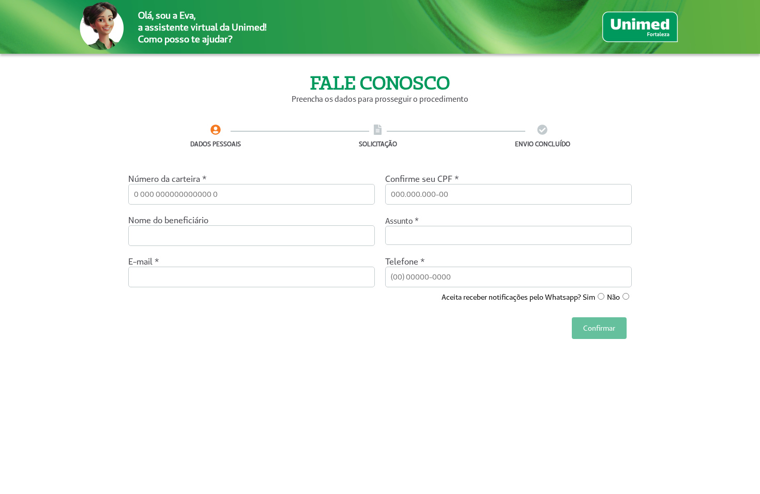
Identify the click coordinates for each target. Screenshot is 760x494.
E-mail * (143, 261)
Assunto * (402, 221)
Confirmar (599, 328)
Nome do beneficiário (168, 220)
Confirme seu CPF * (422, 179)
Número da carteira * (167, 179)
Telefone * (405, 261)
